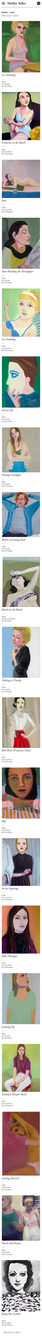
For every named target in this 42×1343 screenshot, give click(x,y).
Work (5, 12)
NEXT (16, 16)
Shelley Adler (16, 3)
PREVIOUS (6, 16)
